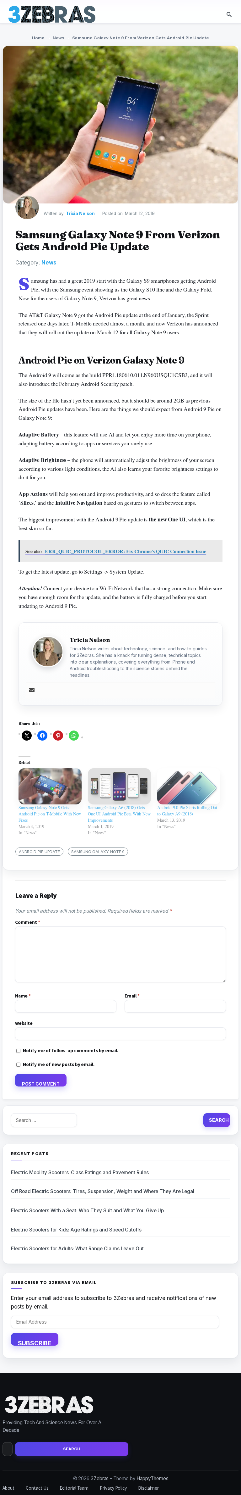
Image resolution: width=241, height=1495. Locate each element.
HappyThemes (152, 1478)
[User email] (32, 690)
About (9, 1488)
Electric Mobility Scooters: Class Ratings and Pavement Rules (80, 1172)
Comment (27, 922)
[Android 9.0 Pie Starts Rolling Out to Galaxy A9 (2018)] (188, 786)
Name (23, 996)
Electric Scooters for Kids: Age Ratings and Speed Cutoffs (76, 1230)
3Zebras (100, 1478)
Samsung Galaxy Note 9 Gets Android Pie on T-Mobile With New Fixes (50, 813)
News (59, 37)
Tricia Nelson (80, 213)
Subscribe (34, 1342)
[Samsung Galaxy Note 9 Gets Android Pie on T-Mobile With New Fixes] (50, 786)
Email (132, 996)
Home (38, 37)
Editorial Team (74, 1488)
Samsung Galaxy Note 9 (98, 851)
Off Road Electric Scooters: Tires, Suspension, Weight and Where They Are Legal (102, 1191)
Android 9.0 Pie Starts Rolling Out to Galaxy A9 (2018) (187, 810)
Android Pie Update (39, 851)
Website (24, 1023)
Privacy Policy (113, 1488)
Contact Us (37, 1488)
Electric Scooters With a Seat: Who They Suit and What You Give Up (87, 1211)
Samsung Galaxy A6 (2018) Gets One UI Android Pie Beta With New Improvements (119, 813)
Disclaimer (148, 1488)
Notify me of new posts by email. (58, 1064)
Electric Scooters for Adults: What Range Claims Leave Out (77, 1249)
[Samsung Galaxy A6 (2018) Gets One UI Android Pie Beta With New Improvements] (119, 786)
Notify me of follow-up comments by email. (71, 1050)
